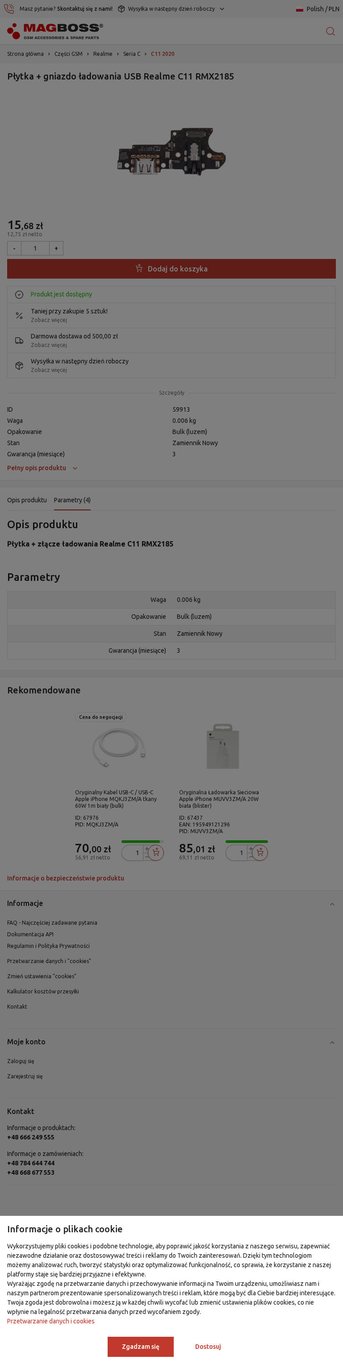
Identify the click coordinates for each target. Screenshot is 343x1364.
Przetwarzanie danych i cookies (51, 1321)
